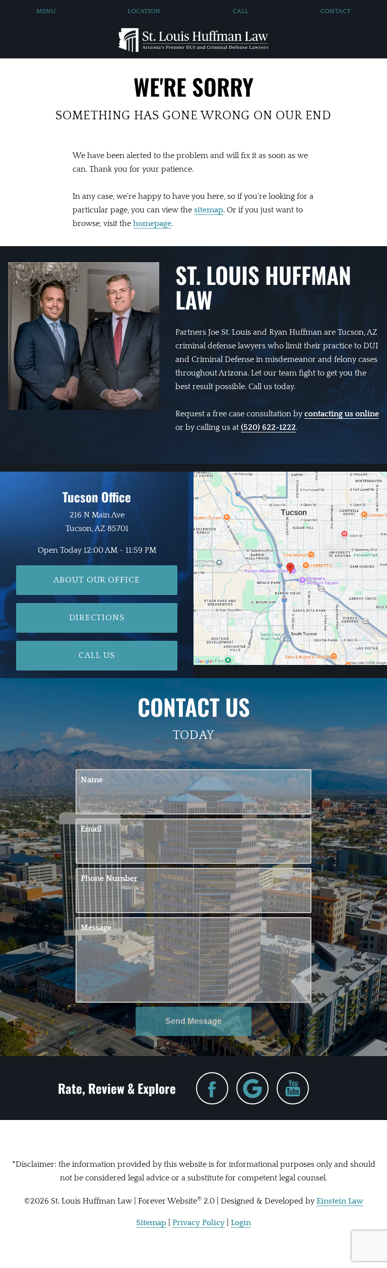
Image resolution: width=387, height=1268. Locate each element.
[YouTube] (293, 1088)
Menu (45, 11)
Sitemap (151, 1222)
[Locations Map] (290, 567)
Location (143, 11)
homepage (152, 223)
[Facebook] (212, 1088)
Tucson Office (96, 496)
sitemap (208, 209)
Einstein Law (339, 1201)
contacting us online (341, 413)
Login (241, 1222)
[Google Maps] (252, 1088)
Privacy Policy (198, 1222)
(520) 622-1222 (268, 427)
